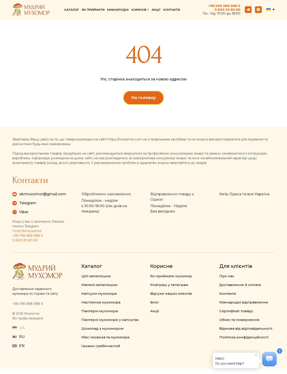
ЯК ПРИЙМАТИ (93, 9)
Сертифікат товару (236, 311)
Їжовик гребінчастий (100, 346)
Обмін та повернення (239, 320)
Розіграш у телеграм (169, 285)
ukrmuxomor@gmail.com (42, 194)
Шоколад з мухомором (102, 328)
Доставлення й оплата (240, 285)
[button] (248, 9)
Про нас (226, 276)
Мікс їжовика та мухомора (105, 337)
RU (22, 337)
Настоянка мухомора (100, 302)
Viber (23, 212)
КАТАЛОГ (71, 9)
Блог (154, 302)
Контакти (227, 293)
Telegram (27, 203)
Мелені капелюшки (99, 285)
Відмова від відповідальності (245, 328)
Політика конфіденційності (243, 337)
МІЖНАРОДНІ (118, 9)
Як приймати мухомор (171, 276)
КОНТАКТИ (171, 9)
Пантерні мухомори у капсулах (110, 320)
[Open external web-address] (14, 337)
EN (21, 346)
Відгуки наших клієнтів (171, 293)
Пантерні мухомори (99, 311)
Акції (154, 311)
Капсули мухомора (99, 293)
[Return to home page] (31, 9)
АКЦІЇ (156, 9)
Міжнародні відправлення (243, 302)
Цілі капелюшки (96, 276)
